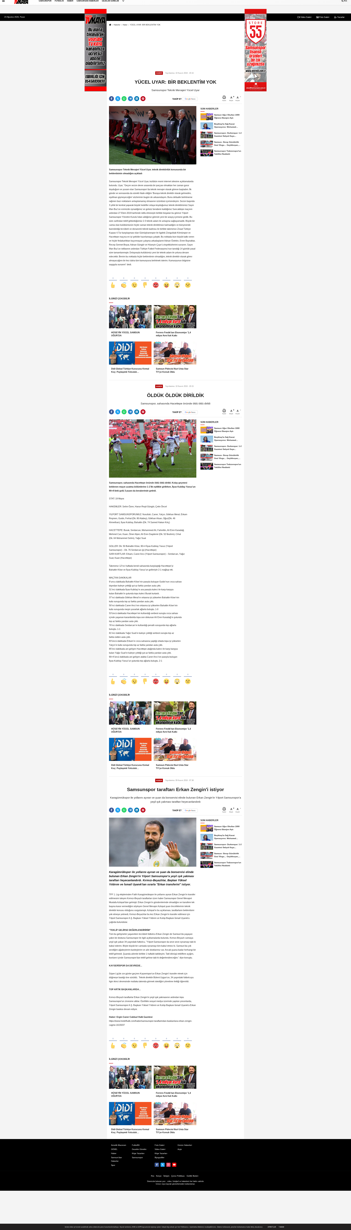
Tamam (281, 1227)
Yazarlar (341, 17)
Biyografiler (159, 1158)
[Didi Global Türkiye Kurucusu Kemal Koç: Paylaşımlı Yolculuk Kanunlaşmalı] (130, 353)
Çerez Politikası (178, 1176)
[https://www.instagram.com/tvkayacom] (168, 1165)
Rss (152, 1176)
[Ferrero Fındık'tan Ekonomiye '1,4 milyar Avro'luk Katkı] (175, 316)
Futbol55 (136, 1145)
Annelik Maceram (118, 1145)
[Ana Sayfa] (110, 25)
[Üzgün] (188, 280)
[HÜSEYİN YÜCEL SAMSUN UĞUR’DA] (130, 316)
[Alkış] (124, 280)
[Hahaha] (166, 280)
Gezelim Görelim (139, 1149)
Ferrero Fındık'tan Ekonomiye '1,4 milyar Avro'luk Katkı (173, 334)
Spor (113, 1165)
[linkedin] (136, 98)
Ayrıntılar (272, 1227)
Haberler (117, 25)
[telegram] (130, 98)
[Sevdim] (134, 280)
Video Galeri (305, 17)
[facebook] (111, 98)
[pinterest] (143, 98)
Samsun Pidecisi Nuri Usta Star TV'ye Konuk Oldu (172, 370)
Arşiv (180, 1149)
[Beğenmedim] (145, 280)
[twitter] (117, 98)
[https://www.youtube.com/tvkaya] (174, 1165)
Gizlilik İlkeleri (192, 1176)
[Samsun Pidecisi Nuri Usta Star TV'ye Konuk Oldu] (175, 353)
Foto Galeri (324, 17)
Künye (159, 1176)
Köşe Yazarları (138, 1153)
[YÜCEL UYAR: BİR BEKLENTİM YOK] (152, 135)
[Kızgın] (156, 280)
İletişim (166, 1176)
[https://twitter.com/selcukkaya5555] (163, 1165)
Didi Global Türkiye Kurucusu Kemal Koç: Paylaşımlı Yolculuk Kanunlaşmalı (130, 371)
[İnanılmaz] (177, 280)
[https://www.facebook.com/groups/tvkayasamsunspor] (157, 1165)
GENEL (114, 1149)
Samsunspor (137, 1158)
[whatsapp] (124, 98)
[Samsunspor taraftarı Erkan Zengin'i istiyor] (152, 842)
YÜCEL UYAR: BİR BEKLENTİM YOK (145, 25)
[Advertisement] (175, 48)
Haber (125, 25)
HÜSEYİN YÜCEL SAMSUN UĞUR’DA (125, 334)
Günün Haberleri (185, 1145)
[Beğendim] (113, 280)
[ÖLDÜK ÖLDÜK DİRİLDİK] (152, 448)
